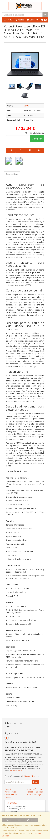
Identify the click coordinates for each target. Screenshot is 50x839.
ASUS (26, 106)
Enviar (35, 782)
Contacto (33, 19)
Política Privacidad (11, 792)
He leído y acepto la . (23, 776)
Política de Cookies (35, 792)
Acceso (20, 19)
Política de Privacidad (15, 771)
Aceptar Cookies (31, 820)
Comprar (37, 138)
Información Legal (34, 789)
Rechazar (18, 820)
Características (12, 174)
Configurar (7, 820)
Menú (9, 19)
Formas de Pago (34, 794)
